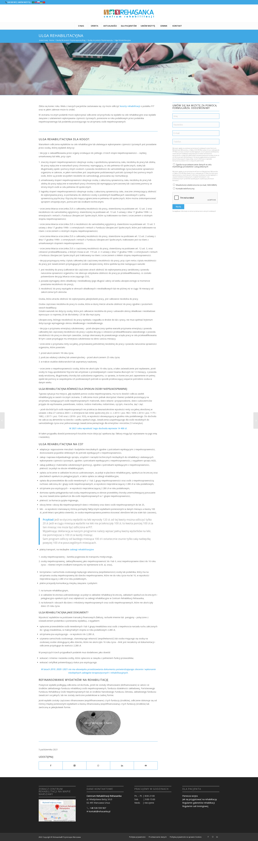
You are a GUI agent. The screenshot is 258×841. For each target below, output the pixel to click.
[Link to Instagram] (212, 837)
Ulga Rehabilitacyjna (61, 35)
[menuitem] (81, 26)
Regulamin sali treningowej (195, 806)
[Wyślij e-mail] (146, 765)
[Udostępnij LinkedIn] (122, 765)
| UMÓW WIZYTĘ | (24, 2)
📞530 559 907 (10, 2)
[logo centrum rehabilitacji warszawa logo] (129, 13)
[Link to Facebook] (208, 837)
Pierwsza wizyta (190, 795)
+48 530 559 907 (98, 808)
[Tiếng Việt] (44, 2)
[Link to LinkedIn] (217, 837)
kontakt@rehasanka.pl (99, 811)
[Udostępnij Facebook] (51, 765)
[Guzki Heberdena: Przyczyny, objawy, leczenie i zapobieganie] (2, 420)
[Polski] (38, 2)
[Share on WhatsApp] (98, 765)
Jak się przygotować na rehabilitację (199, 799)
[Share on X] (74, 765)
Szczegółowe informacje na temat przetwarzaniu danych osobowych (194, 211)
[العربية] (33, 2)
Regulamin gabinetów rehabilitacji (198, 802)
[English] (36, 2)
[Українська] (41, 2)
